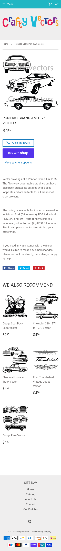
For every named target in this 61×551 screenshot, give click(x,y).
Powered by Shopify (41, 531)
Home (5, 44)
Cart (55, 4)
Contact (30, 504)
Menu (10, 4)
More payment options (18, 162)
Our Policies (30, 509)
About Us (30, 499)
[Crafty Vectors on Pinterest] (30, 521)
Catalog (30, 494)
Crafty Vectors (22, 531)
